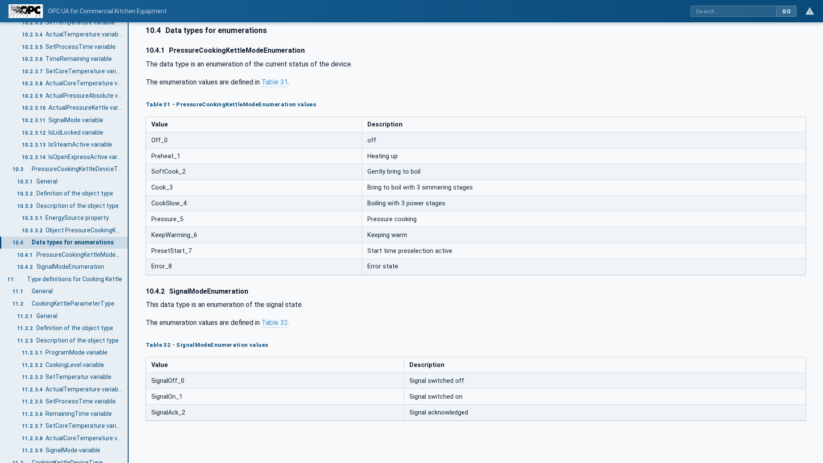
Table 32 (274, 323)
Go (786, 11)
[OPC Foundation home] (26, 11)
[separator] (128, 242)
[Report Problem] (809, 11)
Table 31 (274, 82)
